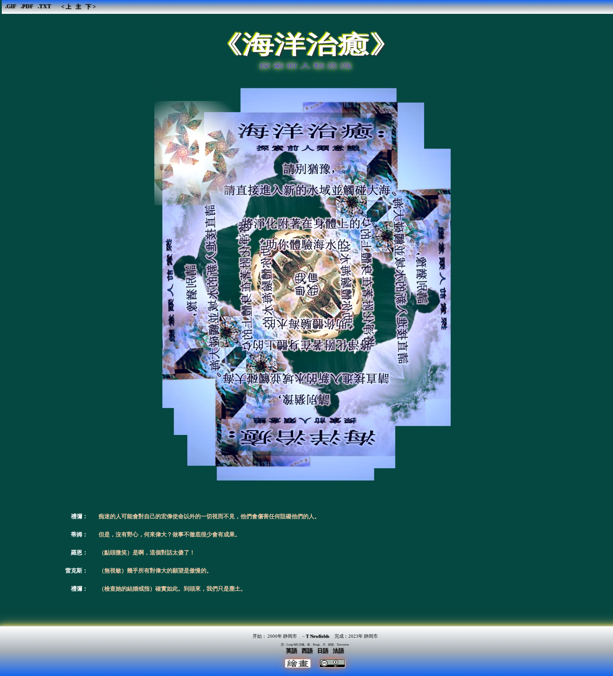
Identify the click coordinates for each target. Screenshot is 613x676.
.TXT (44, 6)
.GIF (10, 6)
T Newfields (317, 636)
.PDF (27, 6)
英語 (291, 651)
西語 (307, 651)
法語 (338, 651)
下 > (90, 7)
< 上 (66, 7)
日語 (322, 651)
